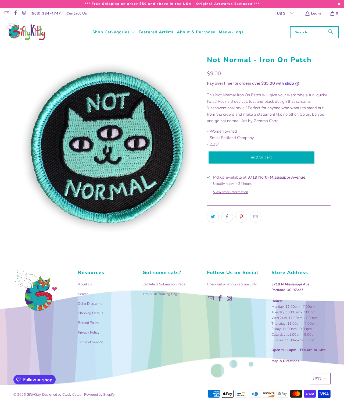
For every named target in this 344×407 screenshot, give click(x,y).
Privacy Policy (88, 332)
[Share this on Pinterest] (241, 217)
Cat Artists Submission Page (163, 284)
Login (316, 13)
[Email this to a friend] (255, 217)
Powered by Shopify (99, 394)
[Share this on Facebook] (227, 217)
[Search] (330, 32)
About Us (85, 284)
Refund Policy (88, 322)
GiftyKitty (34, 394)
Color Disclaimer (90, 303)
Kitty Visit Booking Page (160, 294)
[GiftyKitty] (25, 32)
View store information (230, 192)
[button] (113, 32)
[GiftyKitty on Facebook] (15, 13)
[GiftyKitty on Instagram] (24, 13)
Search (83, 294)
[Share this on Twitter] (213, 217)
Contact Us (76, 13)
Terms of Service (90, 342)
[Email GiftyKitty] (6, 13)
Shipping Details (90, 313)
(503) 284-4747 (45, 13)
